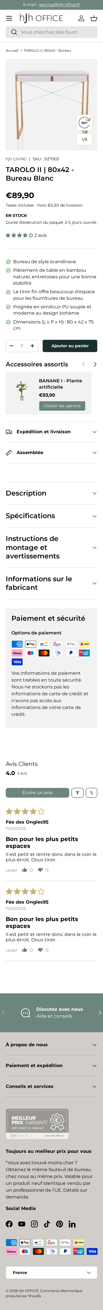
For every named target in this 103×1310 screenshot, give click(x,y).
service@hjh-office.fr (59, 4)
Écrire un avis (37, 792)
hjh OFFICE (28, 1291)
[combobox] (51, 32)
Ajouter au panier (70, 345)
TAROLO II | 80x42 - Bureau (47, 50)
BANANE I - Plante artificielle (60, 384)
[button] (94, 18)
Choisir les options (62, 405)
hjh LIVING (16, 158)
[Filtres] (78, 793)
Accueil (12, 50)
